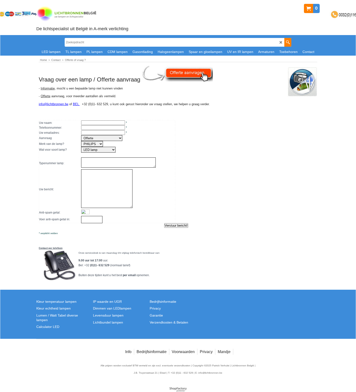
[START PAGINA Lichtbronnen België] (82, 14)
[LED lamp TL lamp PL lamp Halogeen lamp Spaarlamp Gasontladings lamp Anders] (98, 149)
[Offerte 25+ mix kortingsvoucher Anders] (101, 138)
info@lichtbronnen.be (53, 104)
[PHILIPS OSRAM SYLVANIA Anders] (92, 144)
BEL (76, 104)
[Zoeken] (287, 42)
